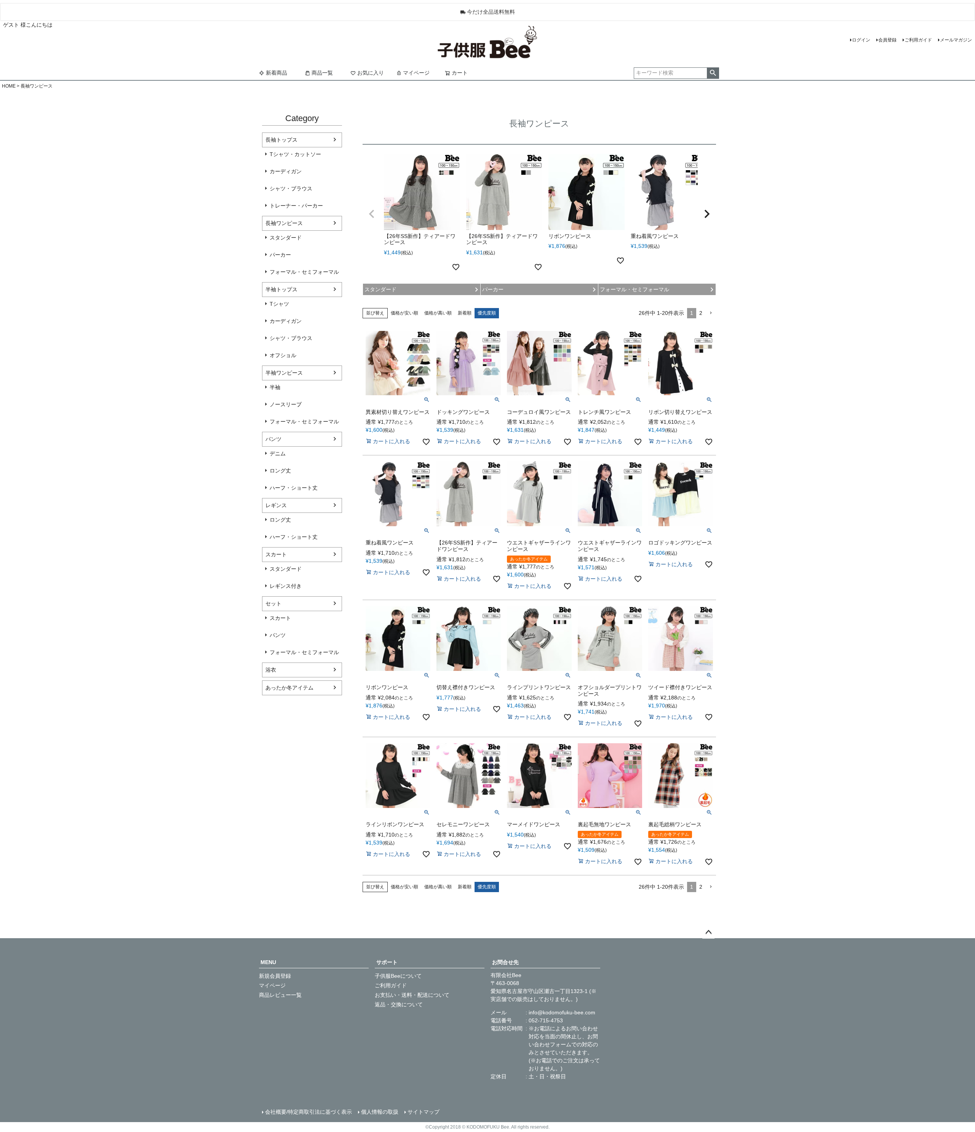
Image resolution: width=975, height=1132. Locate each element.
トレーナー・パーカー (296, 206)
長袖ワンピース (284, 223)
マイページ (416, 73)
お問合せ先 (505, 962)
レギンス (276, 505)
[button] (372, 214)
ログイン (861, 40)
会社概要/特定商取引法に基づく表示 (308, 1112)
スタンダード (286, 238)
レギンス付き (286, 586)
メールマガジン (956, 40)
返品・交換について (399, 1004)
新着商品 (276, 73)
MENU (268, 962)
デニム (278, 453)
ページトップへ (708, 932)
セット (273, 603)
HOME (9, 86)
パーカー (280, 255)
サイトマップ (424, 1112)
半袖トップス (281, 289)
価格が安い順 (404, 313)
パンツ (273, 439)
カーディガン (286, 171)
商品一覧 (322, 73)
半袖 (275, 387)
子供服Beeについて (398, 976)
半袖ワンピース (284, 373)
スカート (276, 554)
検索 (713, 73)
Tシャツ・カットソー (295, 154)
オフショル (283, 355)
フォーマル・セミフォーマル (304, 272)
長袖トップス (281, 140)
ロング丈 (280, 471)
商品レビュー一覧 (280, 995)
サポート (387, 962)
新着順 (465, 313)
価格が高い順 (438, 313)
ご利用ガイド (918, 40)
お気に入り (370, 73)
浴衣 (270, 670)
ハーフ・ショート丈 (294, 488)
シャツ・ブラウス (291, 188)
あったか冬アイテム (289, 688)
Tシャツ (279, 304)
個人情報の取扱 (379, 1112)
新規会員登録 (275, 976)
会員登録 (887, 40)
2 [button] (700, 313)
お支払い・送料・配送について (412, 995)
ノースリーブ (286, 404)
